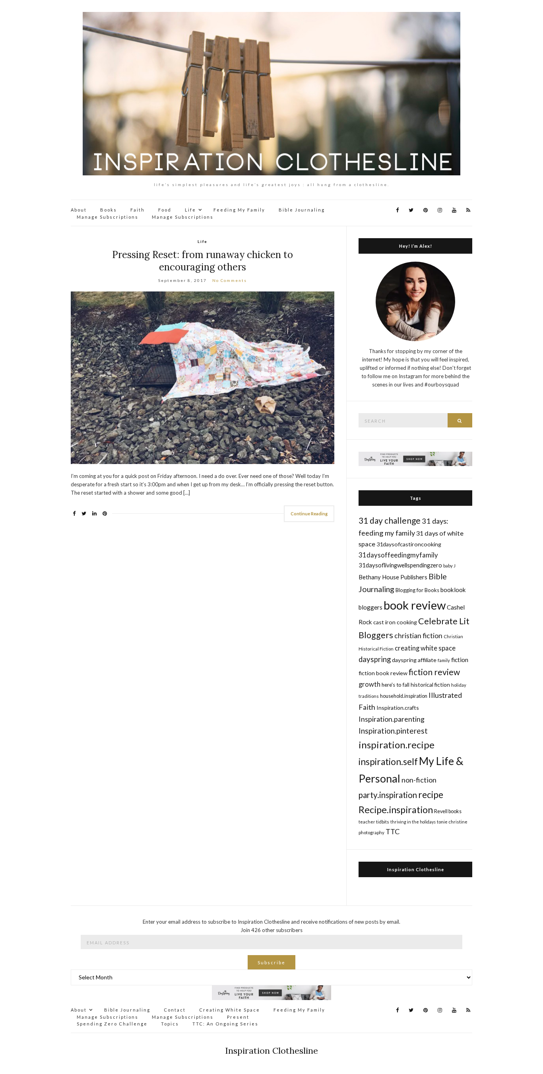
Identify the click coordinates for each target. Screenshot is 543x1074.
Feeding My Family (239, 209)
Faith (137, 209)
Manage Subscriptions (107, 216)
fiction (459, 659)
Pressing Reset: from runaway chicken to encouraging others (202, 261)
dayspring (375, 659)
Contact (175, 1009)
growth (369, 684)
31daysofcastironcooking (408, 544)
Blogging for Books (417, 590)
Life (190, 209)
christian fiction (418, 635)
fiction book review (383, 673)
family (444, 660)
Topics (170, 1023)
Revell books (448, 811)
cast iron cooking (395, 622)
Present (238, 1017)
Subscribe (271, 962)
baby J (449, 565)
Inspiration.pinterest (393, 730)
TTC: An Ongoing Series (225, 1023)
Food (164, 209)
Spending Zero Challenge (112, 1023)
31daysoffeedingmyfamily (398, 555)
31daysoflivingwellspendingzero (400, 565)
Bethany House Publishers (393, 577)
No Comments (229, 280)
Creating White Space (229, 1009)
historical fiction (430, 684)
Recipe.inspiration (396, 809)
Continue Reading (309, 513)
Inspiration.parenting (392, 719)
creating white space (425, 648)
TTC (393, 831)
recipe (430, 794)
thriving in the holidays (413, 821)
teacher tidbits (374, 821)
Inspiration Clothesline (415, 869)
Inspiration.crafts (397, 707)
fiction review (434, 672)
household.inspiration (403, 696)
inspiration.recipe (396, 744)
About (79, 209)
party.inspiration (388, 795)
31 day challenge (390, 520)
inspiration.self (388, 761)
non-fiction (418, 779)
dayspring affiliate (414, 659)
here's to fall (395, 685)
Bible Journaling (302, 209)
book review (415, 605)
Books (108, 209)
